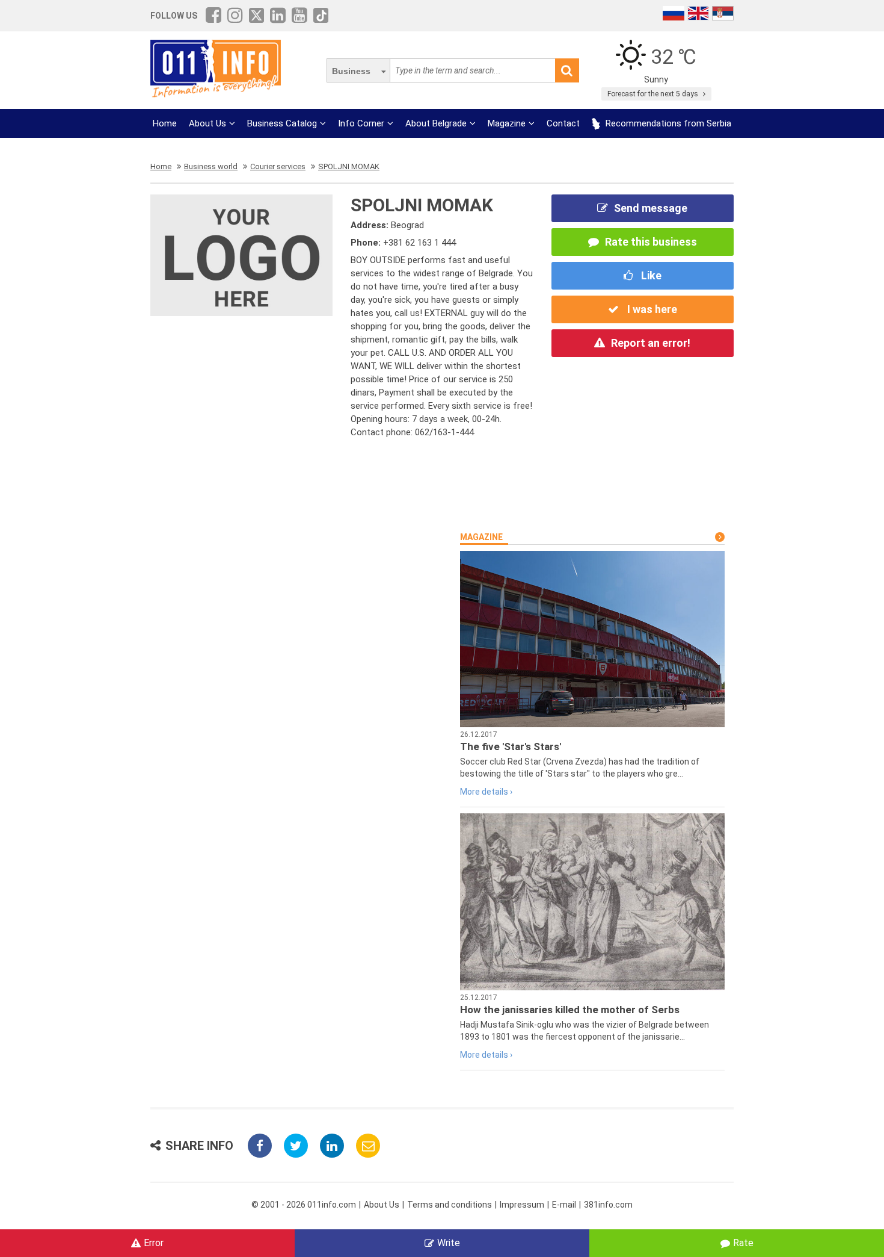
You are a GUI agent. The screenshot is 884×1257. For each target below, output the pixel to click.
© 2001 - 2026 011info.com (303, 1204)
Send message (650, 208)
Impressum (522, 1204)
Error (154, 1243)
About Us (207, 123)
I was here (651, 309)
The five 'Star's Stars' (510, 746)
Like (650, 275)
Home (165, 123)
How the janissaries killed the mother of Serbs (570, 1010)
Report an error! (650, 343)
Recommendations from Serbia (667, 123)
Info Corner (361, 123)
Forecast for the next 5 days (653, 94)
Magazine (507, 123)
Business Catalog (282, 123)
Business (351, 71)
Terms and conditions (449, 1204)
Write (448, 1243)
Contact (563, 123)
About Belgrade (436, 123)
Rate (743, 1243)
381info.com (608, 1204)
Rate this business (651, 241)
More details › (486, 791)
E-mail (564, 1204)
